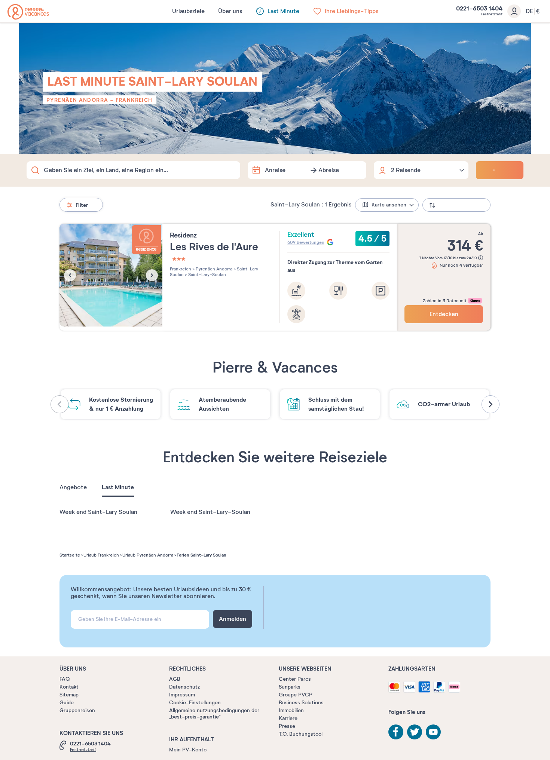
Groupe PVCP (295, 695)
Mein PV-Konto (188, 750)
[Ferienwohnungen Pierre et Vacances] (28, 11)
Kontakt (69, 687)
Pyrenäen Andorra (77, 99)
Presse (287, 726)
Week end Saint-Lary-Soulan (210, 512)
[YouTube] (433, 731)
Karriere (288, 718)
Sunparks (289, 687)
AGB (174, 679)
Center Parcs (295, 679)
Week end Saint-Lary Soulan (98, 512)
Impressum (182, 695)
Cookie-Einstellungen (195, 702)
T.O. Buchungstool (301, 734)
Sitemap (69, 695)
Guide (66, 702)
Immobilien (291, 710)
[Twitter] (414, 731)
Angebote (73, 487)
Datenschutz (184, 687)
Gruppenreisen (77, 710)
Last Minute (118, 487)
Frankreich (134, 99)
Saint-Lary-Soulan (206, 274)
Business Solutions (301, 702)
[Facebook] (395, 731)
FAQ (64, 679)
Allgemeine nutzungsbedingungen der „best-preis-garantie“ (214, 713)
